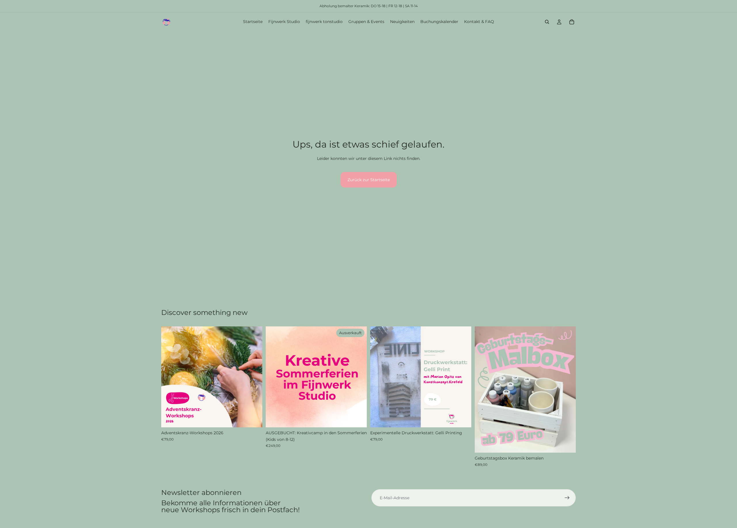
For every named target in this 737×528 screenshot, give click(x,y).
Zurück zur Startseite (368, 179)
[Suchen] (547, 22)
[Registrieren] (567, 498)
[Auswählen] (253, 419)
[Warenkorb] (571, 22)
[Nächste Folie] (253, 377)
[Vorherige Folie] (169, 377)
